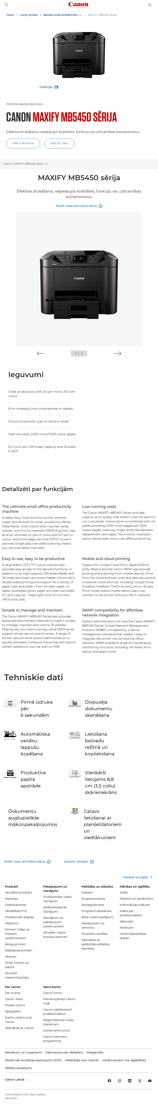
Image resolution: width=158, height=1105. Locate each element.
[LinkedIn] (129, 1080)
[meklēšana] (6, 5)
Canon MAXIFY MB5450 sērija (23, 163)
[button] (23, 143)
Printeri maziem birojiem (24, 104)
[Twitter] (139, 1080)
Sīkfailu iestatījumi (18, 1068)
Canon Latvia (15, 1079)
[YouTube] (149, 1080)
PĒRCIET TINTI (59, 143)
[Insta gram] (119, 1080)
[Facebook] (109, 1080)
